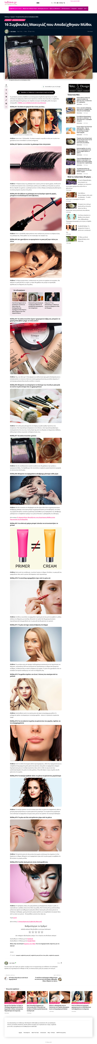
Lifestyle (30, 1003)
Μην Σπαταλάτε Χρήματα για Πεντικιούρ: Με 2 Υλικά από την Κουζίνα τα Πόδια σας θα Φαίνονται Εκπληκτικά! (37, 1008)
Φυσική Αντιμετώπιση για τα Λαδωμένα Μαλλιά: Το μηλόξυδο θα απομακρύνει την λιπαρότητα (35, 305)
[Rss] (64, 3)
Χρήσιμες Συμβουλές (18, 20)
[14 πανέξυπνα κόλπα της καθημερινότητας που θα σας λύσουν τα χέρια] (70, 171)
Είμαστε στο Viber (30, 944)
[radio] (29, 932)
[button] (46, 2)
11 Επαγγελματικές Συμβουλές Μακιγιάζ (29, 921)
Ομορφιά (8, 20)
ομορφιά (18, 955)
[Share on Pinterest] (6, 96)
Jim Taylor (13, 31)
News (35, 1003)
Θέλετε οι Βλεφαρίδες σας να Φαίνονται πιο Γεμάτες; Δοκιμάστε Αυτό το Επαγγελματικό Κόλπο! (59, 1007)
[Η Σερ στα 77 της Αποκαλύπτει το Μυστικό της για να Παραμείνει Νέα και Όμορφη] (52, 296)
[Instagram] (59, 3)
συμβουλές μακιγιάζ (25, 955)
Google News (31, 941)
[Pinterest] (61, 3)
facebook (30, 939)
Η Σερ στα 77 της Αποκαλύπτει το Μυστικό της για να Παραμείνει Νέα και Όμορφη (52, 305)
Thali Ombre (79, 104)
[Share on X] (6, 93)
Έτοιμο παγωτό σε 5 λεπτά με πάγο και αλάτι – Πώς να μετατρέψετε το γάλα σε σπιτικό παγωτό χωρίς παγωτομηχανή (84, 129)
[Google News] (58, 3)
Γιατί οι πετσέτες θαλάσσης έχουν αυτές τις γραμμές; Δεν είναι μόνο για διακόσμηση (84, 109)
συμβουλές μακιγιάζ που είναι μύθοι (39, 955)
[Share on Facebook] (6, 90)
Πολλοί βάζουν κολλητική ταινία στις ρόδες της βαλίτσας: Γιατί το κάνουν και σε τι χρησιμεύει (84, 100)
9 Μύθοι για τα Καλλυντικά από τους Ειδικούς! (32, 103)
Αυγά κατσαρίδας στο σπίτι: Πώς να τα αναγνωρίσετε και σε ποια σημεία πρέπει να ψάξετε (84, 150)
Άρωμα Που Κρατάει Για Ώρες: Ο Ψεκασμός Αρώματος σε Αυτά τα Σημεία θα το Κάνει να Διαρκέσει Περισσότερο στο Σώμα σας (13, 1008)
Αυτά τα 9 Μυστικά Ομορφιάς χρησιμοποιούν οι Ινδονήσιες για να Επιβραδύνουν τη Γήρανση (81, 1007)
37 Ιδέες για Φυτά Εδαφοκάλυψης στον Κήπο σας (83, 239)
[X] (56, 3)
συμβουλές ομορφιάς (54, 955)
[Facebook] (54, 3)
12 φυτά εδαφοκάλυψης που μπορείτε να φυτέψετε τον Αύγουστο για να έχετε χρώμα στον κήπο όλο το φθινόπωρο (84, 161)
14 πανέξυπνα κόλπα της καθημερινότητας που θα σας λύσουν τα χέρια (84, 170)
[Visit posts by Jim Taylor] (6, 963)
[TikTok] (63, 3)
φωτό (15, 917)
